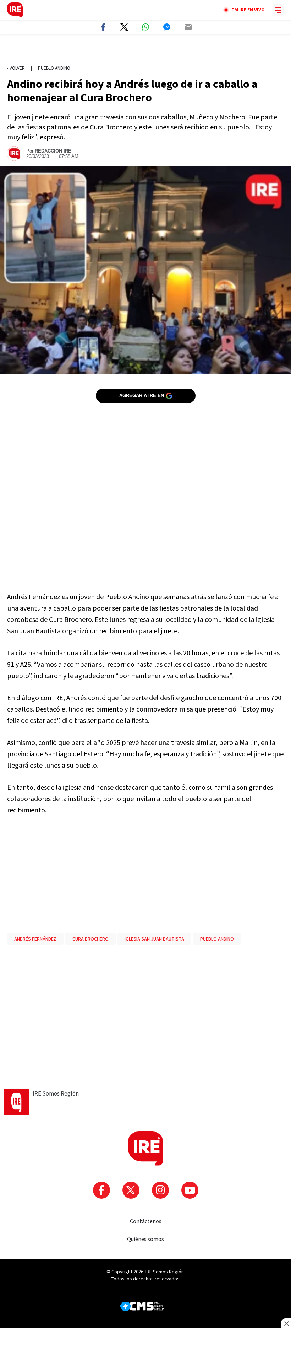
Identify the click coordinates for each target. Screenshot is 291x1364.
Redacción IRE (53, 151)
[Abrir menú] (278, 10)
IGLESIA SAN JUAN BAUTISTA (154, 939)
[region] (145, 50)
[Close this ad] (286, 1323)
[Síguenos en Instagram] (160, 1190)
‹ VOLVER (16, 68)
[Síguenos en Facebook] (101, 1190)
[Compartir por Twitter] (124, 27)
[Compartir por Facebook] (103, 27)
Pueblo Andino (54, 68)
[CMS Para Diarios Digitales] (142, 1306)
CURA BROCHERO (90, 939)
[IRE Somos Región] (15, 9)
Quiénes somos (145, 1239)
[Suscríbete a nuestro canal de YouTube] (189, 1190)
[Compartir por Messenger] (167, 27)
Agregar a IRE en (141, 395)
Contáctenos (145, 1221)
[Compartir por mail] (188, 27)
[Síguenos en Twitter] (130, 1190)
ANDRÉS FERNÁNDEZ (35, 939)
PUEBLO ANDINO (217, 939)
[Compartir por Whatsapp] (145, 27)
